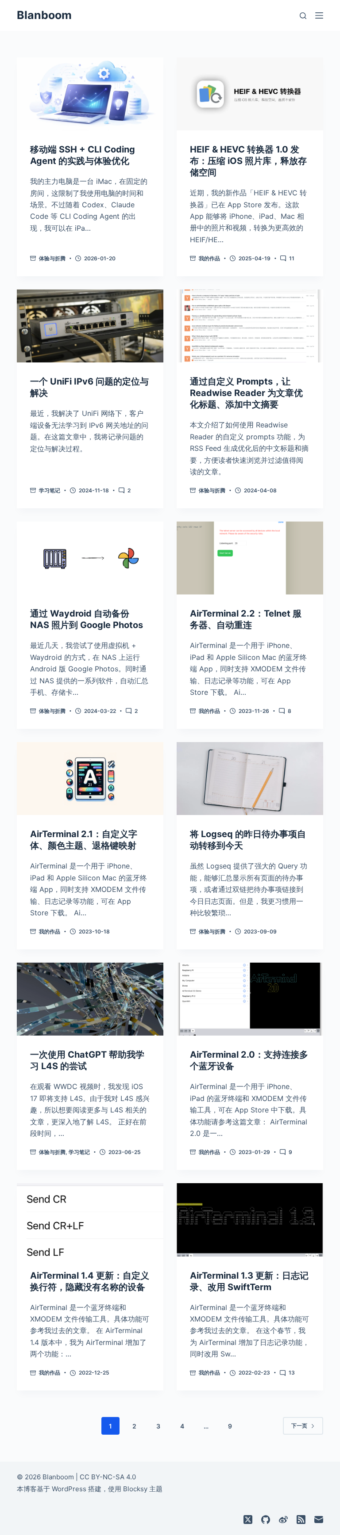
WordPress (69, 1489)
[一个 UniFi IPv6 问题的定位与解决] (90, 325)
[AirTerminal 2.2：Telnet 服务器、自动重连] (250, 558)
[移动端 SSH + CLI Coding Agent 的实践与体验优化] (90, 93)
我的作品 (209, 258)
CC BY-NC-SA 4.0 (108, 1477)
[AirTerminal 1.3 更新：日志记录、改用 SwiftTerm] (250, 1219)
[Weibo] (283, 1519)
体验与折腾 (52, 258)
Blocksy (135, 1489)
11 (291, 258)
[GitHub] (265, 1519)
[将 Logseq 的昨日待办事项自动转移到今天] (250, 778)
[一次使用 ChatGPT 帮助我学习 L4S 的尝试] (90, 999)
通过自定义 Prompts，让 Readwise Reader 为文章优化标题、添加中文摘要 (246, 393)
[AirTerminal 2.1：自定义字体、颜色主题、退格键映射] (90, 778)
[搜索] (303, 15)
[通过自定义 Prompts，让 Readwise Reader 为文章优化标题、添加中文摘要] (250, 325)
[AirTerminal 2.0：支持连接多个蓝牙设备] (250, 999)
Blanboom (44, 15)
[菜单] (319, 15)
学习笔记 (49, 490)
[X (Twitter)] (247, 1519)
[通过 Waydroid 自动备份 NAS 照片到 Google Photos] (90, 558)
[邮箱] (318, 1519)
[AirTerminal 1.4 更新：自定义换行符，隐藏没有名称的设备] (90, 1219)
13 (292, 1372)
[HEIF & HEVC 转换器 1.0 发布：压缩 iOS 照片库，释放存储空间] (250, 93)
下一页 (299, 1425)
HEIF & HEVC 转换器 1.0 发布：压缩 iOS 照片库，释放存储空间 (248, 161)
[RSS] (301, 1519)
